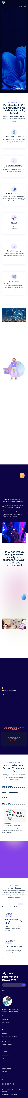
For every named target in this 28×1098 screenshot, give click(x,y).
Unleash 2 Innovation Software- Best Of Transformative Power (13, 947)
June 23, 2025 (8, 913)
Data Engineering (14, 251)
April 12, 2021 (5, 904)
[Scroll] (25, 1095)
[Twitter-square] (5, 1084)
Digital (14, 222)
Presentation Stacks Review (10, 907)
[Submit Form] (24, 985)
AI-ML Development (14, 194)
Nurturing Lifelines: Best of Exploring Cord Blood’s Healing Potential (13, 920)
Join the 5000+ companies (11, 727)
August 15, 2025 (9, 940)
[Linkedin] (8, 1084)
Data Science (14, 281)
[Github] (10, 1084)
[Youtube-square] (13, 1084)
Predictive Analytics (14, 165)
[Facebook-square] (3, 1084)
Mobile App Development (14, 137)
